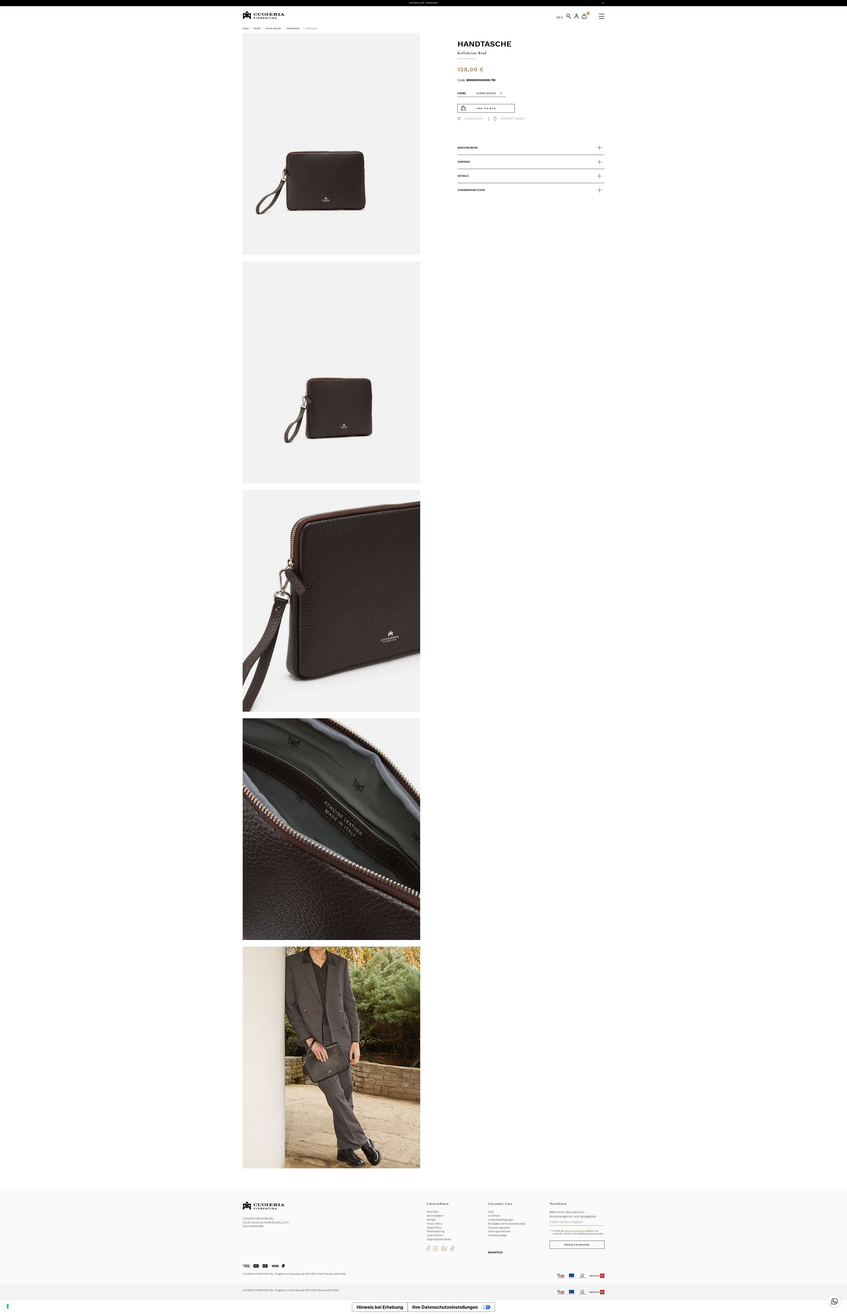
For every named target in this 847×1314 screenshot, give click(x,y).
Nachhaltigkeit (435, 1215)
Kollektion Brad (472, 53)
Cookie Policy (434, 1227)
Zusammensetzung (471, 190)
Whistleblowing (435, 1231)
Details (463, 176)
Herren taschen (273, 28)
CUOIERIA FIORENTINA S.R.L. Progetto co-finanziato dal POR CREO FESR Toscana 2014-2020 (294, 1274)
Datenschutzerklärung (575, 1231)
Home (245, 28)
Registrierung (577, 1244)
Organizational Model (439, 1239)
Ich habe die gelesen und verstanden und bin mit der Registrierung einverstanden (578, 1232)
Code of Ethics (435, 1235)
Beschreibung (468, 147)
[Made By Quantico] (495, 1252)
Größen (464, 161)
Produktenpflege (497, 1235)
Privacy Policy (434, 1223)
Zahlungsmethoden (499, 1231)
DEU (560, 17)
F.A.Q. (491, 1211)
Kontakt (431, 1219)
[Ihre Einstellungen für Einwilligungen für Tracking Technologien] (8, 1306)
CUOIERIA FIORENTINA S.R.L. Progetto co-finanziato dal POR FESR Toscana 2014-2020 (291, 1290)
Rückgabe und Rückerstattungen (507, 1223)
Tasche (257, 28)
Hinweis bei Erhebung (380, 1307)
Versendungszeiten (499, 1227)
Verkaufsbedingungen (500, 1219)
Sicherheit (494, 1215)
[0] (584, 16)
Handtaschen (293, 28)
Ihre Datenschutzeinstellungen (445, 1307)
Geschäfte (432, 1211)
